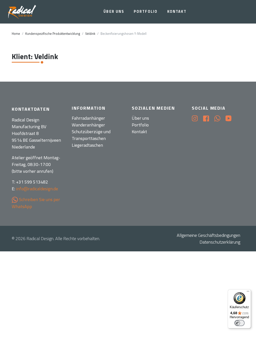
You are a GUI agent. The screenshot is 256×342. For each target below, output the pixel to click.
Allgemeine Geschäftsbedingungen (208, 235)
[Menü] (248, 292)
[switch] (239, 323)
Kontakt (176, 11)
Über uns (114, 11)
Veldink (90, 33)
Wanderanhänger (88, 124)
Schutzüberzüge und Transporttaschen (91, 135)
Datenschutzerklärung (220, 242)
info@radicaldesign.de (37, 188)
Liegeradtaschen (87, 145)
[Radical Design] (23, 12)
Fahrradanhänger (88, 118)
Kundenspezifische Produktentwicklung (52, 33)
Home (16, 33)
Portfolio (146, 11)
